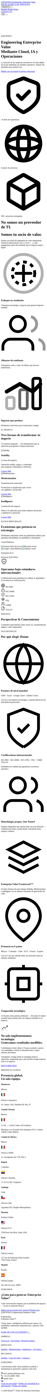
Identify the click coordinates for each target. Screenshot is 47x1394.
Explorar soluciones (27, 71)
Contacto (26, 1358)
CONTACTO (6, 12)
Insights (4, 9)
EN (3, 14)
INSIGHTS (6, 7)
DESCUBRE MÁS (9, 1066)
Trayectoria (16, 1341)
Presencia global (28, 1341)
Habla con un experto (9, 1310)
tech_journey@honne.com (29, 1310)
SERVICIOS (25, 4)
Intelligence (27, 1349)
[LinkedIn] (2, 1381)
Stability (5, 1349)
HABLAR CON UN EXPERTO (15, 1332)
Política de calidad (19, 1386)
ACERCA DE (13, 4)
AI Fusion (37, 1349)
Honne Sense (13, 9)
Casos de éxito (15, 1358)
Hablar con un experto (10, 71)
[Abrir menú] (7, 14)
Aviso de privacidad (9, 1383)
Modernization (15, 1349)
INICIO (4, 4)
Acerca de (5, 1341)
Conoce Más (6, 471)
